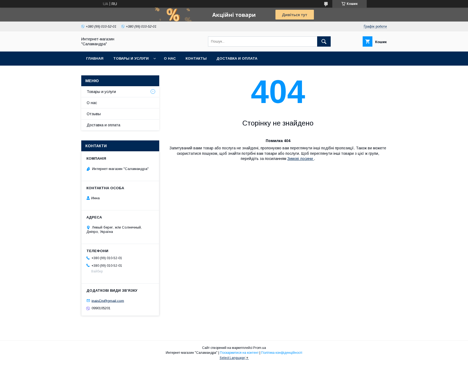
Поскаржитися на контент (239, 353)
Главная (94, 58)
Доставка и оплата (236, 58)
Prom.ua (259, 348)
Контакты (196, 58)
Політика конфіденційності (281, 353)
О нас (170, 58)
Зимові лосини (300, 158)
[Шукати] (324, 41)
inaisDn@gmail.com (108, 300)
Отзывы (94, 114)
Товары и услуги (131, 58)
